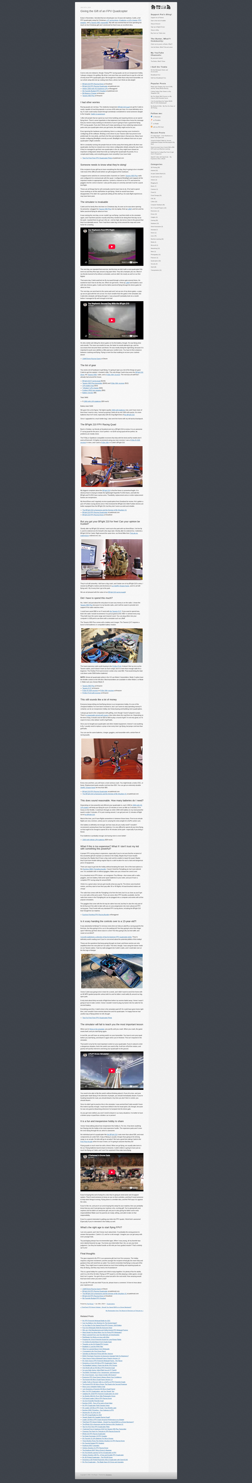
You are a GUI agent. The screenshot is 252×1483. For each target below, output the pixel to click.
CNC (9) (153, 198)
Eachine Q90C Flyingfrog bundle (94, 869)
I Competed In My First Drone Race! (94, 1351)
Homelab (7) (154, 229)
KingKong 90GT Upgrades (90, 1445)
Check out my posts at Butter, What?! (161, 44)
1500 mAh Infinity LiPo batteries (93, 840)
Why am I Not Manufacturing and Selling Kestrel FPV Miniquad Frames (105, 1330)
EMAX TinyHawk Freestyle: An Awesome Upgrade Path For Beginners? (105, 1356)
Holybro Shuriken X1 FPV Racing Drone (95, 1448)
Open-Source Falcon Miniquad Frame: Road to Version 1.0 (101, 1358)
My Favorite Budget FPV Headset (94, 91)
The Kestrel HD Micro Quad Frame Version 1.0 (97, 1379)
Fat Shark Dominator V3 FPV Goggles (94, 1436)
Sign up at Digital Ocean (158, 27)
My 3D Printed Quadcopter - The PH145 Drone (97, 1457)
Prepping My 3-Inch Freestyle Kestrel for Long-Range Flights (101, 1339)
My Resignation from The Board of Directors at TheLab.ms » (124, 1310)
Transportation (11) (156, 270)
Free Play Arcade (86, 1141)
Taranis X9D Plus (88, 96)
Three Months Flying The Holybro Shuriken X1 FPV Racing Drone (103, 1441)
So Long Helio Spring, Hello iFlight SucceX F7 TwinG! (99, 1370)
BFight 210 (106, 490)
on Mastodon (156, 117)
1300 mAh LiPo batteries (92, 401)
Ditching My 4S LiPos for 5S (91, 1412)
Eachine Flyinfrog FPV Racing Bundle (95, 915)
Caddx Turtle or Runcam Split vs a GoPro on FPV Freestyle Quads (103, 1382)
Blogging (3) (154, 183)
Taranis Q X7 (86, 688)
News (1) (153, 251)
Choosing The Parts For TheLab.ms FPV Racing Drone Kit (101, 1431)
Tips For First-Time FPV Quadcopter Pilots (97, 158)
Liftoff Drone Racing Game (91, 359)
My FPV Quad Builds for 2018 (92, 1415)
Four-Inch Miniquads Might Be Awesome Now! (97, 1328)
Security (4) (154, 264)
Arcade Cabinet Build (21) (158, 173)
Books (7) (153, 186)
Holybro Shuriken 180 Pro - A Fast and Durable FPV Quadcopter (103, 1455)
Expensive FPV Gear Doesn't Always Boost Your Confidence (102, 1377)
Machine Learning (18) (157, 239)
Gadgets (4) (154, 217)
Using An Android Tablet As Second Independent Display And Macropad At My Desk (163, 142)
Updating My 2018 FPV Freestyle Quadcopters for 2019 (100, 1394)
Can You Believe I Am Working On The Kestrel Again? (99, 1323)
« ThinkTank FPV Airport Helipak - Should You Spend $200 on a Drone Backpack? (105, 1307)
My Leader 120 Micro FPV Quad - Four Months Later (99, 1408)
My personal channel (157, 58)
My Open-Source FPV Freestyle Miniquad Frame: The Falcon (102, 1361)
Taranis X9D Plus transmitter (92, 383)
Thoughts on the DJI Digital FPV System (95, 1344)
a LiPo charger (132, 20)
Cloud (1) (153, 192)
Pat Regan (90, 1304)
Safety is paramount (98, 114)
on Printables (156, 120)
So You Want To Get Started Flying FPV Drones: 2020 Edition (102, 1325)
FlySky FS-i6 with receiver (91, 693)
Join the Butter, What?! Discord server (162, 47)
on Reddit (155, 123)
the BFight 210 (129, 415)
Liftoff (130, 209)
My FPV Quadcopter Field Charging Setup (95, 1405)
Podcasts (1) (154, 257)
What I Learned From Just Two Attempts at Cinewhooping (100, 1335)
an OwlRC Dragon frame (120, 586)
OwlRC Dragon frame (87, 787)
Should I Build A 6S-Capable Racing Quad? (96, 1417)
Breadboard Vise (155, 75)
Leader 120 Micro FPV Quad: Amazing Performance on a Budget (103, 1419)
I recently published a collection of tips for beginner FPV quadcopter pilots (106, 937)
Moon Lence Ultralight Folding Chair (93, 1386)
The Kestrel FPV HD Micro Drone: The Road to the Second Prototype (104, 1384)
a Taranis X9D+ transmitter (99, 22)
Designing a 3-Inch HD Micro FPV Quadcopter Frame (99, 1363)
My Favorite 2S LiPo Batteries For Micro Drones (97, 1438)
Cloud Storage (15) (156, 195)
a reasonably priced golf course (97, 715)
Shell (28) (153, 267)
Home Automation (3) (157, 226)
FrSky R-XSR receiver (90, 690)
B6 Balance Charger (89, 93)
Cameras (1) (154, 189)
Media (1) (153, 242)
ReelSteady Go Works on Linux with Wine (95, 1337)
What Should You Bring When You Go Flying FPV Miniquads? (102, 1332)
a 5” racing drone (112, 20)
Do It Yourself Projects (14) (158, 208)
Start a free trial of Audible (158, 20)
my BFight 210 (90, 814)
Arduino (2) (154, 180)
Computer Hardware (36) (158, 205)
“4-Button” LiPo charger (90, 388)
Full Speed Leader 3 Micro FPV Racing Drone (97, 1398)
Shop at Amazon (155, 24)
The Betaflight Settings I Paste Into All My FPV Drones (99, 1365)
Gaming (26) (154, 220)
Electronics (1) (155, 211)
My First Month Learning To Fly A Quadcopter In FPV (99, 1452)
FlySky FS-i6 (116, 666)
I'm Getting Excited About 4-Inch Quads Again (97, 1342)
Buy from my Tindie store (158, 33)
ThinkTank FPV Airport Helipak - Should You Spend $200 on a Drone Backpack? (108, 1422)
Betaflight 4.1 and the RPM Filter (92, 1346)
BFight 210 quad (124, 107)
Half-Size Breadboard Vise (158, 78)
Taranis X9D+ (92, 375)
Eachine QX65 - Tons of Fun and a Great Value (97, 1403)
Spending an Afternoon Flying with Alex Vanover (97, 1353)
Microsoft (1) (154, 245)
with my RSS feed (158, 127)
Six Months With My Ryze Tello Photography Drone (98, 1396)
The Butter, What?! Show (158, 61)
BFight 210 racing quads (116, 592)
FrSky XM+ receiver (113, 375)
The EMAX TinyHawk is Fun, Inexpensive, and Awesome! (101, 1372)
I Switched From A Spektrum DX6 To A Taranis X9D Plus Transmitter (104, 1429)
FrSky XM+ (105, 442)
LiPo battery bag (88, 386)
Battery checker (87, 393)
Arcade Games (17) (156, 177)
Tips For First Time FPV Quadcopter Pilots (96, 1427)
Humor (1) (153, 233)
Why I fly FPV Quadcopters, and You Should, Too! (98, 1391)
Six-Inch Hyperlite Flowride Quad (93, 1401)
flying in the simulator (97, 1029)
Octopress (109, 1475)
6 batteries (122, 20)
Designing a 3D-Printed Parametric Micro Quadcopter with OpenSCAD (105, 1460)
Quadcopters (111, 1304)
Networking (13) (155, 248)
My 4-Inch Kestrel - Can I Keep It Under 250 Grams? (99, 1375)
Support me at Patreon (157, 17)
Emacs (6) (154, 214)
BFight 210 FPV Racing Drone (93, 84)
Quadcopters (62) (156, 261)
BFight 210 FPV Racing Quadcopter (95, 86)
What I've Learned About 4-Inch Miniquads (95, 1349)
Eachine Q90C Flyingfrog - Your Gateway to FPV (98, 1410)
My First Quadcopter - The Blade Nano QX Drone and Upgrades (103, 1462)
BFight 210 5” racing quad (91, 381)
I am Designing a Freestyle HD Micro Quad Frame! (98, 1389)
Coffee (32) (154, 201)
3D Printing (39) (155, 167)
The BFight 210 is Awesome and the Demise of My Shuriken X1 (104, 510)
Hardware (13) (155, 223)
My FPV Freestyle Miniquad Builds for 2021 (96, 1320)
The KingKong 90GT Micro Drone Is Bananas (97, 1450)
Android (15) (154, 170)
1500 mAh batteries (118, 410)
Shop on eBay (155, 30)
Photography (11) (155, 254)
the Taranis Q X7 (115, 611)
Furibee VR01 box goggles (91, 390)
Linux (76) (153, 236)
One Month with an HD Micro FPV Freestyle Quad (98, 1368)
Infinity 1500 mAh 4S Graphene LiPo (95, 88)
